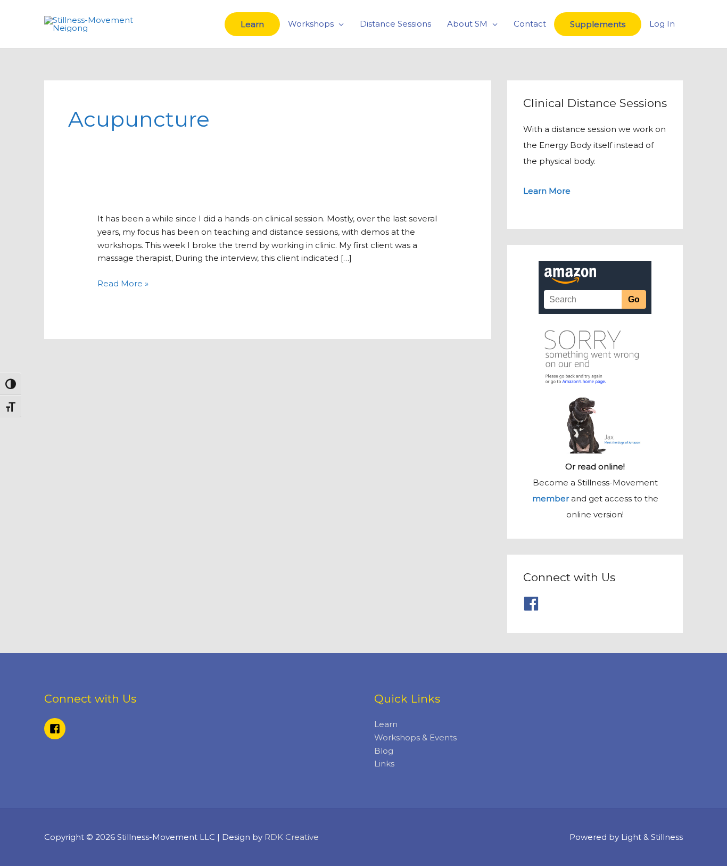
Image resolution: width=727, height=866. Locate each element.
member (550, 498)
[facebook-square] (56, 728)
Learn (252, 24)
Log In (662, 24)
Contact (530, 24)
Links (384, 763)
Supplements (597, 24)
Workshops (311, 24)
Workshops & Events (415, 737)
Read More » (122, 284)
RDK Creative (292, 837)
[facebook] (533, 604)
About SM (467, 24)
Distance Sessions (395, 24)
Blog (383, 751)
